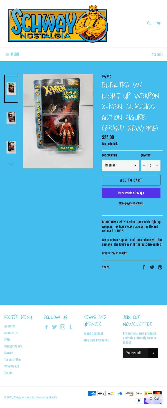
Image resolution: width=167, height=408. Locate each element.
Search (8, 353)
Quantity (145, 155)
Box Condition (109, 155)
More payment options (131, 203)
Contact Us (11, 333)
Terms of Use (12, 360)
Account (157, 54)
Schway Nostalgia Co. (24, 397)
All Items (9, 326)
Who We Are (11, 366)
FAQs (7, 340)
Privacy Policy (13, 346)
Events (8, 373)
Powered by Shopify (46, 397)
